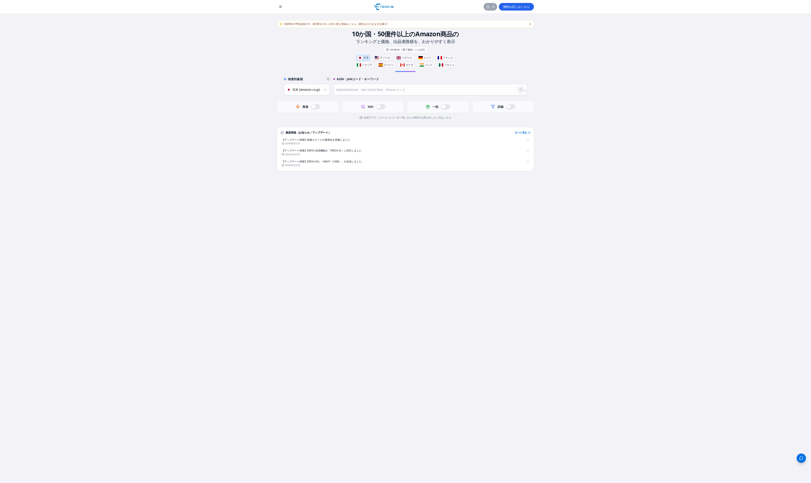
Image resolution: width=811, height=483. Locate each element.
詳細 (500, 107)
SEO (370, 107)
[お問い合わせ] (801, 458)
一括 (435, 107)
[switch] (315, 106)
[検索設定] (328, 79)
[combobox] (307, 90)
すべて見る (521, 132)
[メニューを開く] (280, 7)
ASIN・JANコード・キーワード (358, 79)
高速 (305, 107)
